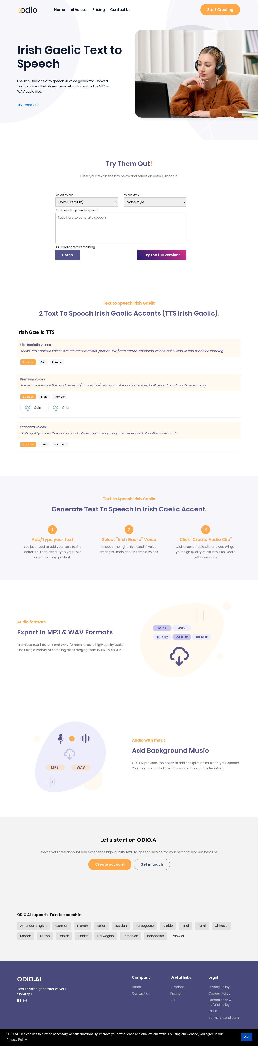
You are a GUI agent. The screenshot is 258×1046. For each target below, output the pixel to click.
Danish (64, 936)
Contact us (141, 993)
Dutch (45, 936)
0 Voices (28, 362)
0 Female (60, 444)
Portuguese (145, 925)
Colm (37, 407)
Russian (121, 925)
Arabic (168, 925)
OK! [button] (247, 1037)
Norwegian (105, 936)
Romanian (130, 936)
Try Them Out (28, 105)
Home (59, 9)
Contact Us (120, 9)
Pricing (98, 9)
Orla (65, 407)
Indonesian (155, 936)
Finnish (83, 936)
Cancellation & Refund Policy (220, 1002)
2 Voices (28, 397)
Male (43, 362)
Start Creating (220, 9)
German (61, 925)
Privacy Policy (219, 987)
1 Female (59, 397)
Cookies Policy (219, 993)
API (172, 1000)
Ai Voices (177, 987)
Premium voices (32, 379)
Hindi (185, 925)
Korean (25, 936)
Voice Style (131, 195)
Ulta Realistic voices (35, 344)
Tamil (202, 925)
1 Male (44, 397)
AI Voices (79, 9)
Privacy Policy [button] (16, 1039)
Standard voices (33, 427)
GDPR (213, 1011)
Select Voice (64, 195)
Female (57, 362)
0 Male (44, 444)
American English (33, 925)
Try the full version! (162, 255)
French (82, 925)
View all (178, 936)
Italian (101, 925)
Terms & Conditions (224, 1017)
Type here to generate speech (77, 210)
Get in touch (151, 864)
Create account (110, 864)
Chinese (221, 925)
